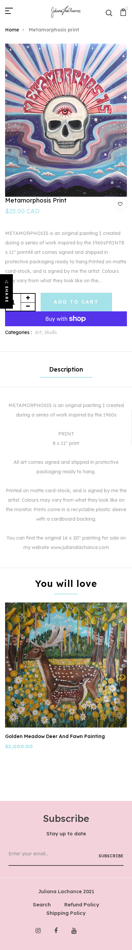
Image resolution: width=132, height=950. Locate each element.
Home (12, 30)
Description (66, 369)
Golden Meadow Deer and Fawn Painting (55, 736)
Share (6, 294)
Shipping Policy (66, 913)
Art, (39, 332)
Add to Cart (76, 302)
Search (42, 904)
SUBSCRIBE (110, 855)
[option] (66, 120)
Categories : (18, 332)
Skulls (50, 332)
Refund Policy (81, 904)
